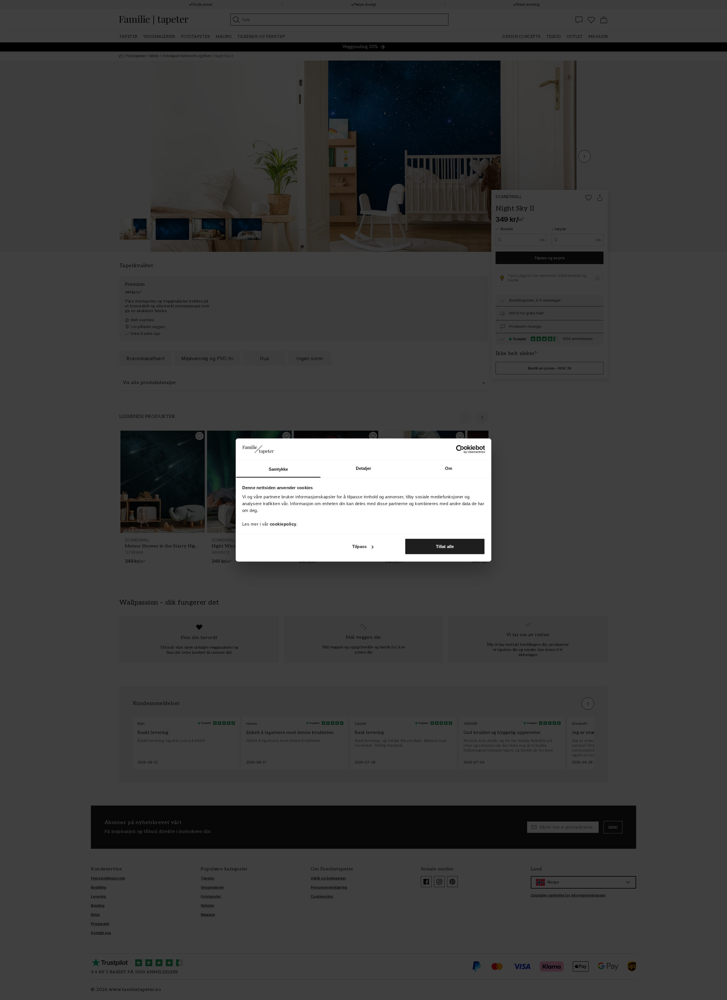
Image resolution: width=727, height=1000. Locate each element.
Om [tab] (448, 468)
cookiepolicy (283, 523)
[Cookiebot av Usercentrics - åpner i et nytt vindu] (460, 449)
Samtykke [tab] (278, 468)
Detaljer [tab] (363, 468)
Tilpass (359, 546)
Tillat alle (445, 546)
